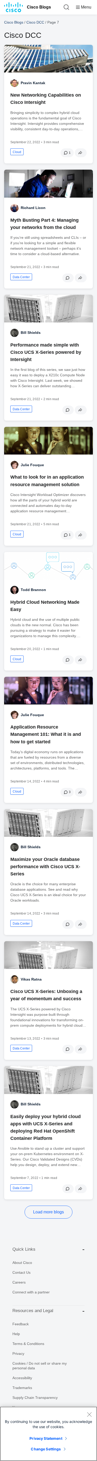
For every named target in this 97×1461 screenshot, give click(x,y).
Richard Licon (33, 208)
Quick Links (23, 1249)
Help (16, 1334)
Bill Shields (31, 332)
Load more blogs (48, 1212)
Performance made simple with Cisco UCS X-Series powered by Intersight (45, 352)
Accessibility (22, 1378)
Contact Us (21, 1272)
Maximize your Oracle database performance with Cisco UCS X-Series (45, 866)
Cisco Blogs (39, 7)
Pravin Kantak (33, 83)
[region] (48, 1434)
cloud (17, 152)
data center (21, 277)
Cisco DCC (35, 22)
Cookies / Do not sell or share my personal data (39, 1365)
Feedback (20, 1324)
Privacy (18, 1353)
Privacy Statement (45, 1438)
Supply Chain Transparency (35, 1397)
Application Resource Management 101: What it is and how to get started (45, 734)
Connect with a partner (31, 1292)
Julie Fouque (32, 465)
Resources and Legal (32, 1310)
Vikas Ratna (31, 979)
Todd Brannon (33, 590)
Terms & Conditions (28, 1344)
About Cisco (22, 1263)
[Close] (89, 1414)
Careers (19, 1282)
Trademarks (22, 1388)
